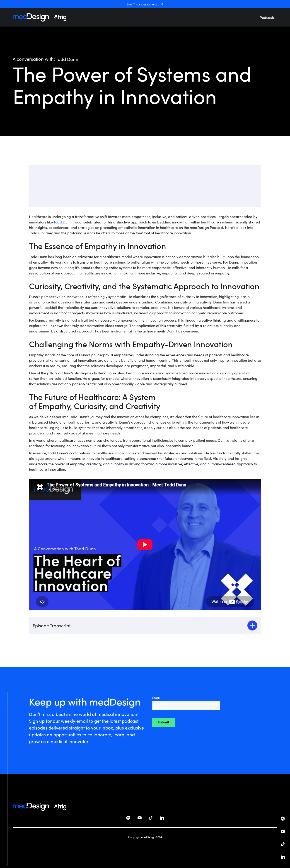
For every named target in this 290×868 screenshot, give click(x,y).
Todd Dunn (62, 222)
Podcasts (267, 17)
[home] (31, 17)
